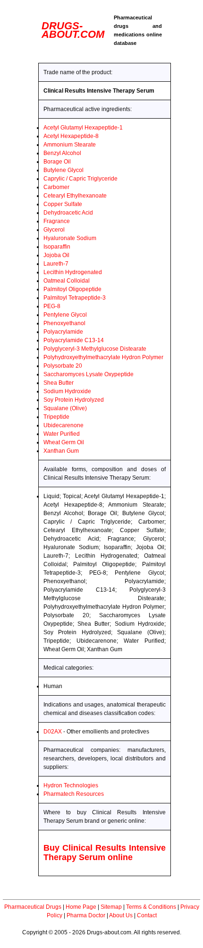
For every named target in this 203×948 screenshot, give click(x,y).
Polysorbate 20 (62, 365)
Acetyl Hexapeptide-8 (71, 136)
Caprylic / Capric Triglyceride (80, 178)
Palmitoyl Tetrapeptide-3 (74, 297)
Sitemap (111, 907)
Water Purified (61, 434)
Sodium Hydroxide (67, 391)
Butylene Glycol (63, 170)
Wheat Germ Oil (63, 442)
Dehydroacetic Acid (68, 212)
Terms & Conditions (151, 907)
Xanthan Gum (61, 451)
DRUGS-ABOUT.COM (73, 30)
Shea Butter (58, 382)
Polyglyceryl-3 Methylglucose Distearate (94, 348)
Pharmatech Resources (73, 794)
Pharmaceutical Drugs (32, 907)
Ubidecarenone (63, 425)
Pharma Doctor (86, 915)
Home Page (81, 907)
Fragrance (56, 221)
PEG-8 (51, 306)
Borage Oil (57, 161)
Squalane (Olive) (65, 408)
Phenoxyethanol (64, 323)
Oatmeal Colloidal (66, 280)
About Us (121, 915)
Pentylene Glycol (65, 314)
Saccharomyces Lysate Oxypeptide (88, 374)
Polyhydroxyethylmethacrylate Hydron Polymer (103, 357)
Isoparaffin (56, 246)
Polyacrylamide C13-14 (73, 340)
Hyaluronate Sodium (69, 238)
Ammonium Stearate (69, 144)
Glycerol (54, 229)
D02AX (52, 731)
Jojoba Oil (56, 255)
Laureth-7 (55, 263)
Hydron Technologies (70, 785)
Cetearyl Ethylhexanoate (75, 195)
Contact (147, 915)
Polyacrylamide (63, 331)
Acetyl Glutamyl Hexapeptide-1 (83, 127)
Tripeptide (56, 417)
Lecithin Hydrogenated (72, 272)
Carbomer (56, 187)
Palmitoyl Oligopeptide (72, 289)
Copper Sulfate (62, 204)
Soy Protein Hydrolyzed (73, 399)
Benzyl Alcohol (62, 153)
